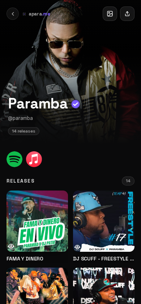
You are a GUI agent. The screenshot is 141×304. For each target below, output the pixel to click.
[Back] (13, 14)
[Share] (127, 13)
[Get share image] (110, 13)
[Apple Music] (34, 159)
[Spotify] (14, 159)
